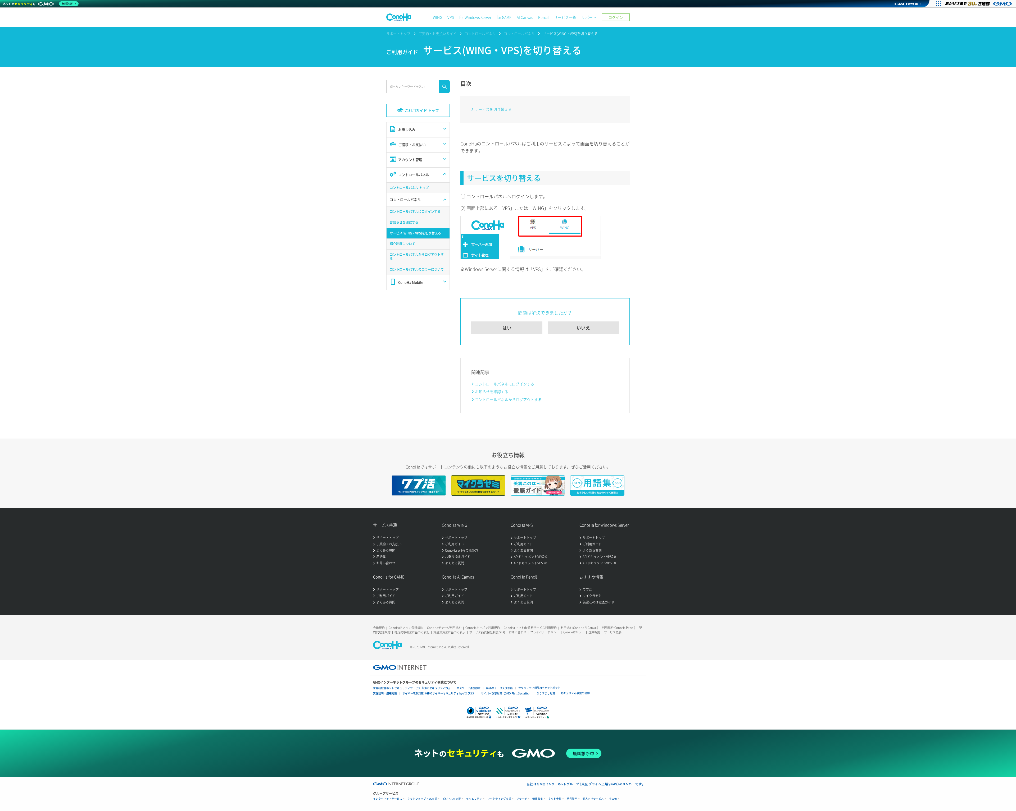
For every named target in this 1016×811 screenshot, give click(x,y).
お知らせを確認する (491, 391)
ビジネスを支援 (451, 798)
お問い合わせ (517, 632)
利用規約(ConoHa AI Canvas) (579, 627)
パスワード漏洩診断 (468, 688)
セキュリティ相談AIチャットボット (539, 688)
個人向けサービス (593, 798)
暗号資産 (572, 798)
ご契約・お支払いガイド (437, 33)
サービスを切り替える (493, 109)
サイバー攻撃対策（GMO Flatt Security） (506, 693)
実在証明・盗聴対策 (385, 693)
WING (437, 17)
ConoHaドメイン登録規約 (406, 627)
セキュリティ (474, 798)
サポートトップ (398, 33)
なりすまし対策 (546, 693)
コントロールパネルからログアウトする (508, 399)
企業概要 (594, 632)
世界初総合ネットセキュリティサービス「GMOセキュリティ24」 (412, 688)
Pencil (543, 17)
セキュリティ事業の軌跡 (575, 693)
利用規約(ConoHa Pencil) (618, 627)
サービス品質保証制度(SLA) (487, 632)
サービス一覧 (565, 17)
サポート (589, 17)
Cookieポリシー (573, 632)
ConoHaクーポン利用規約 (482, 627)
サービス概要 (613, 632)
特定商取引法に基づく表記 (411, 632)
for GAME (504, 17)
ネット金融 (554, 798)
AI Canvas (525, 17)
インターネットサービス (387, 798)
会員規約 (379, 627)
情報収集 (537, 798)
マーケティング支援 (499, 798)
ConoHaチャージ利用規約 (444, 627)
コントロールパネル (480, 33)
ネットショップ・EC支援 (422, 798)
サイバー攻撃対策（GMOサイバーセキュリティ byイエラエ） (438, 693)
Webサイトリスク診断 (499, 688)
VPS (450, 17)
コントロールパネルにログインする (504, 383)
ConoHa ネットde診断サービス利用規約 (530, 627)
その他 (613, 798)
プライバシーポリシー (544, 632)
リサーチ (521, 798)
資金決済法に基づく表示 (449, 632)
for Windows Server (475, 17)
